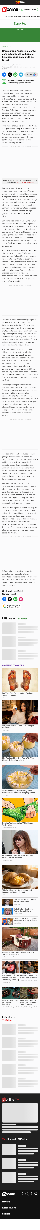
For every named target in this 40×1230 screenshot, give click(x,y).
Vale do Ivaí (26, 16)
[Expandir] (37, 1214)
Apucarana (8, 16)
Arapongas (17, 16)
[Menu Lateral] (3, 17)
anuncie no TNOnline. (25, 182)
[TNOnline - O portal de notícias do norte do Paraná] (10, 9)
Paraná (33, 16)
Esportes (20, 23)
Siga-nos (29, 74)
